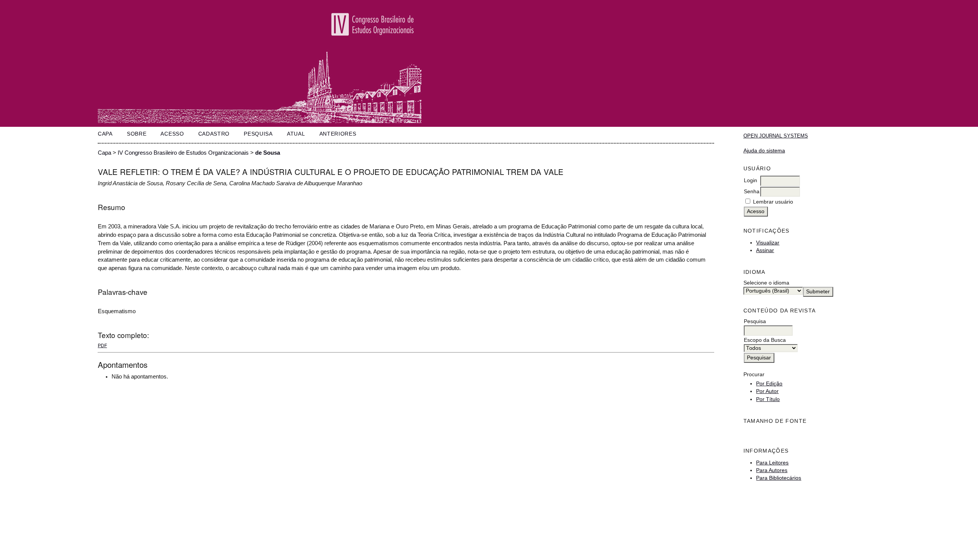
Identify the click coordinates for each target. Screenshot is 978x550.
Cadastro (214, 134)
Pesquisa (258, 134)
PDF (102, 345)
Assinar (765, 250)
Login (750, 180)
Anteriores (337, 134)
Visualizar (767, 243)
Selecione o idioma (766, 283)
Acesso (172, 134)
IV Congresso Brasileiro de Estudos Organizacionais (183, 153)
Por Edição (769, 384)
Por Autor (767, 391)
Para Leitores (772, 463)
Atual (296, 134)
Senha (751, 191)
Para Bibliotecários (778, 478)
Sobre (136, 134)
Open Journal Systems (775, 136)
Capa (105, 134)
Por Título (768, 399)
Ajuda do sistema (764, 151)
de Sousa (267, 153)
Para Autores (771, 470)
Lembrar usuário (773, 202)
